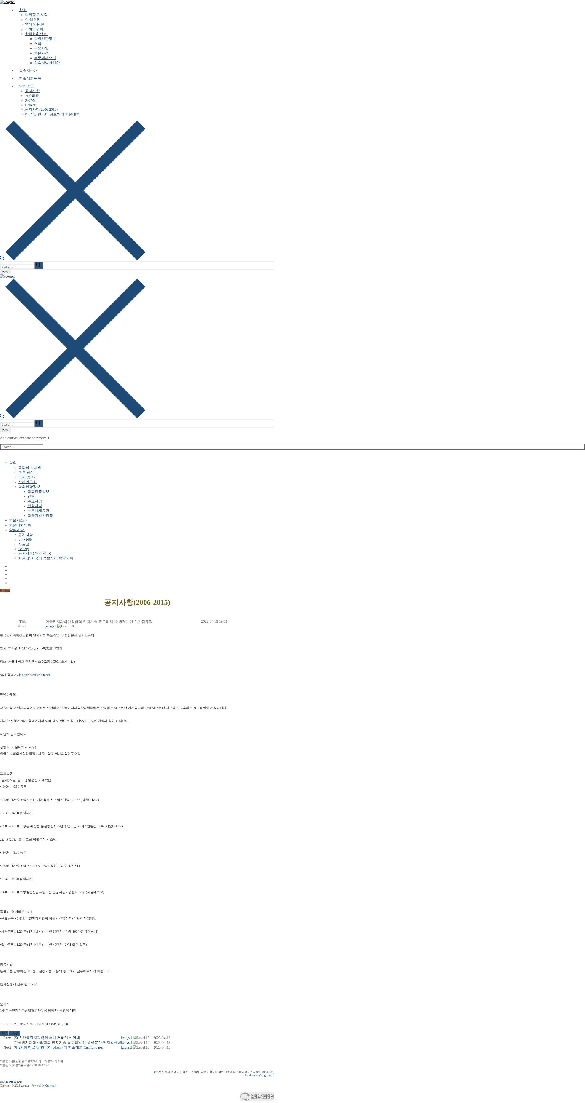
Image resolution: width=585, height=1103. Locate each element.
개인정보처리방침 (11, 1082)
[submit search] (38, 265)
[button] (50, 626)
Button (5, 590)
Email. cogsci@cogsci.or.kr (259, 1075)
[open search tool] (72, 259)
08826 (157, 1072)
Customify (50, 1085)
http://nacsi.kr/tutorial (36, 675)
